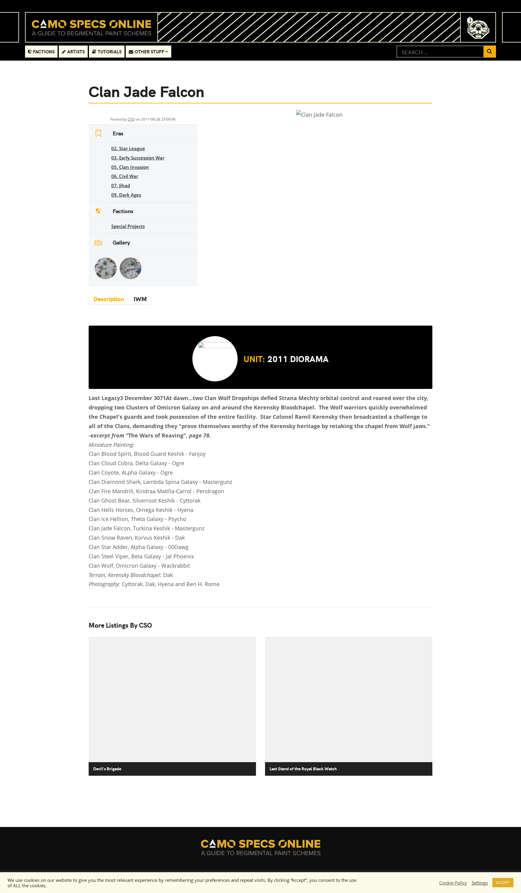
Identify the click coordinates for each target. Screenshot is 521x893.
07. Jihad (120, 185)
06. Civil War (124, 176)
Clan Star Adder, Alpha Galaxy (126, 547)
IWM (140, 298)
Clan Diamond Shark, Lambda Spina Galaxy (143, 481)
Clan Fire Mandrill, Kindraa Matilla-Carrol (140, 491)
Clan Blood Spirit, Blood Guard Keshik (136, 453)
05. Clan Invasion (130, 167)
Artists (76, 51)
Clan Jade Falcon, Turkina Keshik (129, 528)
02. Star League (128, 148)
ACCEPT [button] (503, 882)
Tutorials (110, 51)
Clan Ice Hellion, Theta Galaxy (126, 518)
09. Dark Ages (126, 195)
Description (108, 298)
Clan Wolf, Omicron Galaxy (122, 565)
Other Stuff (149, 51)
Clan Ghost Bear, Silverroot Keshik (132, 500)
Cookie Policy (453, 882)
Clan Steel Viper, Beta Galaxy (125, 556)
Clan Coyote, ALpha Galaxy (122, 472)
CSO (131, 119)
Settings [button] (480, 882)
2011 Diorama (286, 358)
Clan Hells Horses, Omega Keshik (130, 509)
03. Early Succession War (137, 158)
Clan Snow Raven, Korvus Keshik (129, 537)
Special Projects (128, 226)
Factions (44, 51)
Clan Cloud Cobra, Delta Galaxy (128, 463)
